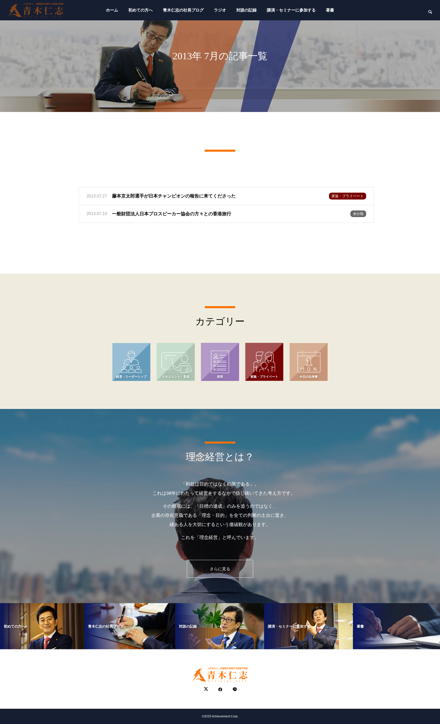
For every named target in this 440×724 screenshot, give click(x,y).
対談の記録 (246, 10)
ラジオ (220, 10)
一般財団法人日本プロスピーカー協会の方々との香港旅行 (171, 213)
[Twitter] (206, 689)
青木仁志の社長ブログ (183, 10)
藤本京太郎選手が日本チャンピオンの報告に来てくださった (174, 195)
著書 (330, 10)
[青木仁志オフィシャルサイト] (35, 10)
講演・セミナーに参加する (291, 10)
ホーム (112, 10)
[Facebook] (220, 689)
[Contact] (234, 689)
